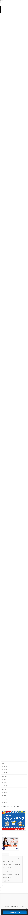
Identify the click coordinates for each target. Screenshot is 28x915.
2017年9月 (4, 786)
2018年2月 (4, 769)
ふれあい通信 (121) (8, 861)
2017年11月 (4, 779)
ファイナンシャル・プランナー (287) (12, 864)
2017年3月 (4, 802)
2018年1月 (4, 773)
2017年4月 (4, 799)
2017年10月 (5, 782)
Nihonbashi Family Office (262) (12, 858)
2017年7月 (4, 792)
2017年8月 (4, 789)
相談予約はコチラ (14, 912)
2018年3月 (4, 766)
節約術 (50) (6, 881)
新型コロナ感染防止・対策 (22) (11, 874)
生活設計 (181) (7, 877)
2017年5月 (4, 795)
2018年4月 (4, 763)
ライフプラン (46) (7, 871)
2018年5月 (4, 760)
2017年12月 (5, 776)
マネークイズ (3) (7, 867)
